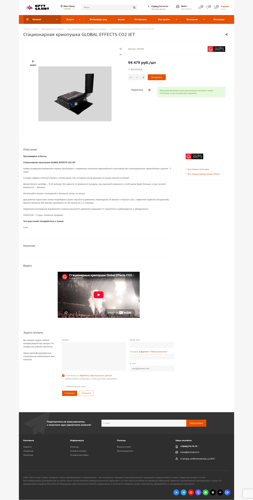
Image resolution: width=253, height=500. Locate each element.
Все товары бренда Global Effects (204, 174)
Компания (28, 440)
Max (227, 492)
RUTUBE (220, 492)
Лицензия (28, 451)
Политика (28, 455)
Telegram (184, 492)
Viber (198, 492)
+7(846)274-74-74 (159, 6)
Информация (77, 440)
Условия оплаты (78, 451)
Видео (33, 65)
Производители (125, 451)
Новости (27, 447)
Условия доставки (79, 455)
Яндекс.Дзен (213, 492)
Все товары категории (198, 169)
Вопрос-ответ (124, 447)
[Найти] (134, 7)
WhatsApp (205, 492)
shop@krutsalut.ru (189, 452)
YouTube (191, 492)
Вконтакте (176, 492)
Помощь (74, 447)
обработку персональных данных (96, 375)
